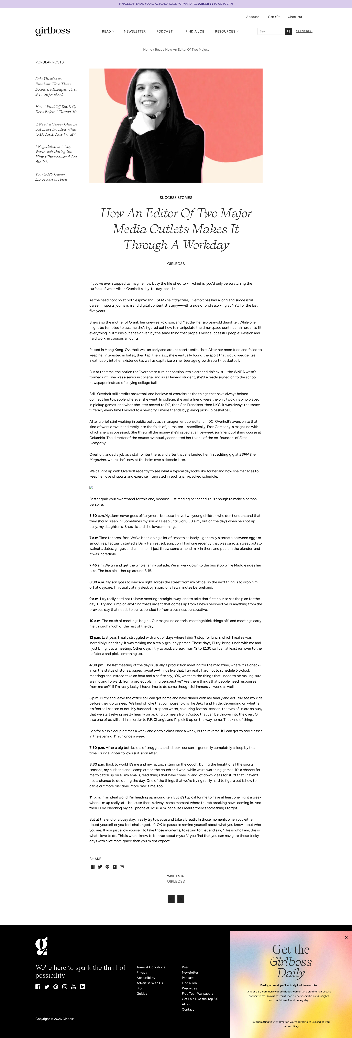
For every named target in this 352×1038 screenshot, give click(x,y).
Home (147, 49)
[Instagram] (64, 988)
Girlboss (68, 1019)
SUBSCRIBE (205, 3)
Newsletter (135, 31)
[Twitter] (46, 988)
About (186, 1004)
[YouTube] (73, 988)
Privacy (142, 972)
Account (252, 17)
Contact (188, 1009)
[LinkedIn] (82, 988)
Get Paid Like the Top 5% (200, 999)
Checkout (295, 17)
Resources (225, 31)
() (274, 17)
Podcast (164, 31)
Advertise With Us (150, 983)
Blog (140, 988)
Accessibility (146, 978)
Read (106, 31)
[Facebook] (37, 988)
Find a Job (195, 31)
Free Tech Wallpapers (197, 994)
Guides (142, 994)
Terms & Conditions (151, 967)
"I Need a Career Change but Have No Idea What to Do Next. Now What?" (56, 129)
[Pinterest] (55, 988)
